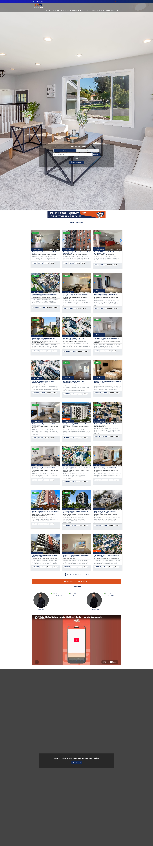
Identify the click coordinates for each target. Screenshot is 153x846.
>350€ (34, 263)
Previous (34, 602)
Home (48, 10)
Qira (88, 151)
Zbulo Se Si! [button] (77, 762)
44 (84, 575)
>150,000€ (36, 307)
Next (119, 602)
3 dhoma (43, 307)
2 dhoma (102, 264)
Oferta (63, 10)
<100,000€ (67, 437)
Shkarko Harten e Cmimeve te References (76, 581)
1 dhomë (40, 263)
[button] (32, 240)
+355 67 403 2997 (39, 1)
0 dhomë (104, 436)
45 (87, 575)
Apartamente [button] (72, 10)
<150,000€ (36, 351)
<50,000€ (97, 436)
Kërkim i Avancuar (76, 162)
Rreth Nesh (56, 10)
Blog (118, 10)
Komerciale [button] (84, 10)
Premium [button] (95, 10)
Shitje (65, 151)
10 (80, 575)
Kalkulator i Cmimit (108, 10)
